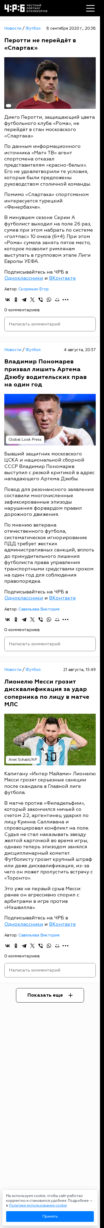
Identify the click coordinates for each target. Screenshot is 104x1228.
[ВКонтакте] (7, 299)
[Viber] (40, 299)
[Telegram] (24, 299)
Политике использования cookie (38, 1205)
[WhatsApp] (49, 299)
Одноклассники (23, 278)
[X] (32, 299)
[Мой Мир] (57, 299)
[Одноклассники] (16, 299)
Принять (50, 1216)
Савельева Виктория (38, 609)
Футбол (33, 28)
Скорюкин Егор (33, 289)
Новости (13, 28)
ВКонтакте (62, 278)
